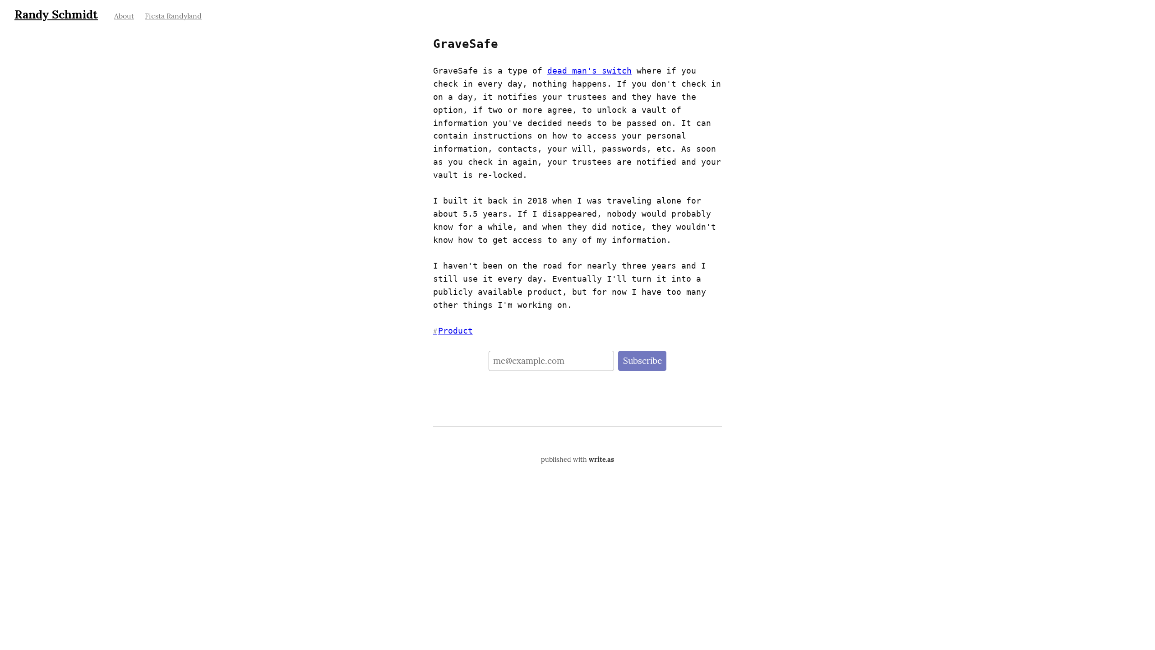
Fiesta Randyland (173, 15)
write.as (601, 459)
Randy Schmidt (56, 14)
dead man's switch (589, 70)
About (124, 15)
